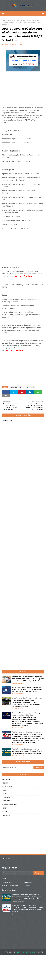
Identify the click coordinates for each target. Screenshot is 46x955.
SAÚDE (5, 812)
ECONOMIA (15, 20)
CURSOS (5, 790)
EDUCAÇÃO (6, 801)
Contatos (27, 886)
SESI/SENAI (6, 815)
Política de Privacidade (10, 886)
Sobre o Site (28, 883)
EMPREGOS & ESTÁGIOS (10, 804)
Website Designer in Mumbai (25, 952)
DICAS (22, 387)
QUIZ (4, 808)
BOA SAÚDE (6, 779)
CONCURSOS (13, 387)
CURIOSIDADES (7, 786)
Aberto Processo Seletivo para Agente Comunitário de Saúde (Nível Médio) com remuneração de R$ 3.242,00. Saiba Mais (27, 751)
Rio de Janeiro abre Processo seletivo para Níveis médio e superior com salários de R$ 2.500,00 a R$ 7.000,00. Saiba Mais (27, 689)
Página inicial (6, 20)
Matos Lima (7, 45)
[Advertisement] (23, 87)
